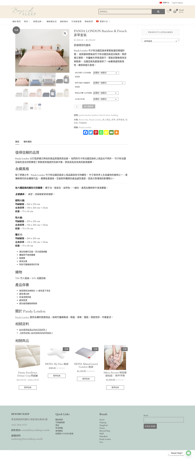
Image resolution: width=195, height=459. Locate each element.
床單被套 (120, 119)
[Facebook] (85, 132)
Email (146, 415)
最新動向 (64, 21)
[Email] (111, 132)
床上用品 (106, 119)
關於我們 (17, 21)
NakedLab (103, 436)
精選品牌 (37, 21)
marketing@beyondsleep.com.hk (27, 438)
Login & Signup (177, 3)
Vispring (102, 422)
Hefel (101, 433)
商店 (26, 21)
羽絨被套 (83, 123)
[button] (65, 33)
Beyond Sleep (104, 431)
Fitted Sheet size (82, 84)
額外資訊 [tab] (28, 141)
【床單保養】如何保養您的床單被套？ (36, 333)
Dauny (102, 428)
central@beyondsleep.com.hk (35, 430)
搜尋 (158, 11)
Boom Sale (83, 119)
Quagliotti (103, 425)
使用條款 (59, 431)
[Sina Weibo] (106, 132)
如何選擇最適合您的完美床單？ (33, 329)
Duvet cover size (83, 74)
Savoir (101, 419)
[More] (116, 132)
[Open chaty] (188, 453)
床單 (113, 119)
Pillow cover (83, 93)
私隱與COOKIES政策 (64, 433)
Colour (80, 99)
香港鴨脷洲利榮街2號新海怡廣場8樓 (29, 419)
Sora (101, 442)
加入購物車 (88, 106)
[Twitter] (90, 132)
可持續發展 (76, 21)
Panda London (95, 119)
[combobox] (160, 40)
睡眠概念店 (52, 21)
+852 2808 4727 (19, 424)
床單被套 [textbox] (160, 41)
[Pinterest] (96, 132)
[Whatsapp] (101, 132)
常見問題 (59, 428)
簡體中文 (166, 3)
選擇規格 (27, 387)
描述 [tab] (17, 141)
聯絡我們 (89, 21)
